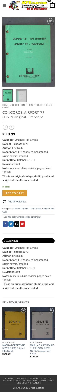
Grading (32, 381)
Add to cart (15, 193)
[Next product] (5, 127)
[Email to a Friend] (16, 224)
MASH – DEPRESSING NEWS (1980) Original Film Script (13, 348)
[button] (4, 5)
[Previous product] (11, 127)
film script (12, 217)
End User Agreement (29, 383)
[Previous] (7, 52)
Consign (46, 378)
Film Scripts (35, 208)
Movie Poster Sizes (14, 381)
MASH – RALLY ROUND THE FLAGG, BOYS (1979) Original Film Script (42, 349)
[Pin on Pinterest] (22, 224)
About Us (22, 378)
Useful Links (46, 381)
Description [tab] (11, 241)
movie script (24, 217)
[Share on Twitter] (11, 224)
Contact (10, 378)
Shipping (34, 378)
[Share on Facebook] (5, 224)
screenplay (36, 217)
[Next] (49, 52)
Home (5, 105)
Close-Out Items (22, 105)
